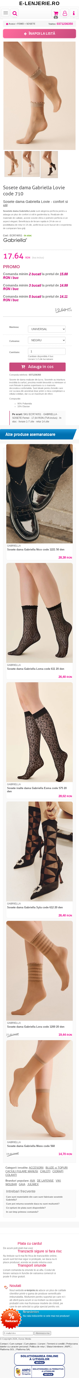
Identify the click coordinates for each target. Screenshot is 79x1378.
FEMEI (20, 24)
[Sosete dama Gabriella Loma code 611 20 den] (39, 613)
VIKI (58, 1180)
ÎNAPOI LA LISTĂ (42, 33)
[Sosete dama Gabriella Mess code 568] (39, 1090)
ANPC (68, 1346)
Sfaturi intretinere (55, 1346)
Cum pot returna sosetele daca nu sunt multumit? (33, 1204)
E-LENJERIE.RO (39, 3)
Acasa (11, 24)
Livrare (42, 1343)
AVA (32, 1180)
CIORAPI (57, 1171)
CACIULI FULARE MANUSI (21, 1171)
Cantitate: (14, 352)
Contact (4, 1343)
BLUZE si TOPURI (57, 1167)
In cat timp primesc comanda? (22, 1212)
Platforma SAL (23, 1349)
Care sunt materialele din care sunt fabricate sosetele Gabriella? (34, 1198)
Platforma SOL (7, 1349)
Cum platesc (30, 1343)
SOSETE (30, 24)
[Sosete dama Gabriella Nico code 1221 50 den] (39, 494)
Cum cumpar (16, 1343)
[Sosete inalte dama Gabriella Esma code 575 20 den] (39, 732)
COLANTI (11, 1175)
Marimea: (14, 327)
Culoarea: (14, 341)
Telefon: (60, 23)
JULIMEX (33, 1184)
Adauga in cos (40, 366)
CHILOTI (45, 1171)
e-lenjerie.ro (31, 1290)
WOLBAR (11, 1184)
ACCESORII (36, 1167)
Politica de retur (37, 1346)
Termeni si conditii (56, 1343)
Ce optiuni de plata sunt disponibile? (26, 1208)
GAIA (22, 1184)
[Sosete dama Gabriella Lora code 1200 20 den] (39, 971)
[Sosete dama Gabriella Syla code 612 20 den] (39, 851)
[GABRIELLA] (15, 240)
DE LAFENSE (45, 1180)
